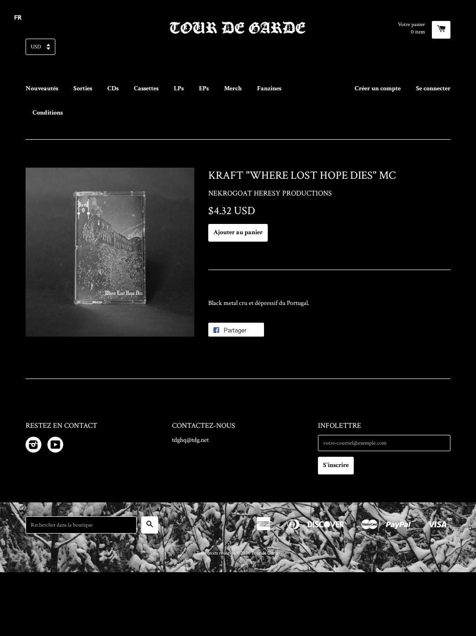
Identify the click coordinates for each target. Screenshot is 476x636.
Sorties (82, 88)
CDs (113, 88)
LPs (179, 88)
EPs (204, 88)
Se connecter (433, 88)
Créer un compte (378, 88)
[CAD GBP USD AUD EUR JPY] (238, 50)
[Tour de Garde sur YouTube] (55, 446)
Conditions (48, 112)
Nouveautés (42, 88)
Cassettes (146, 88)
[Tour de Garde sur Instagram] (33, 446)
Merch (233, 88)
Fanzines (269, 88)
